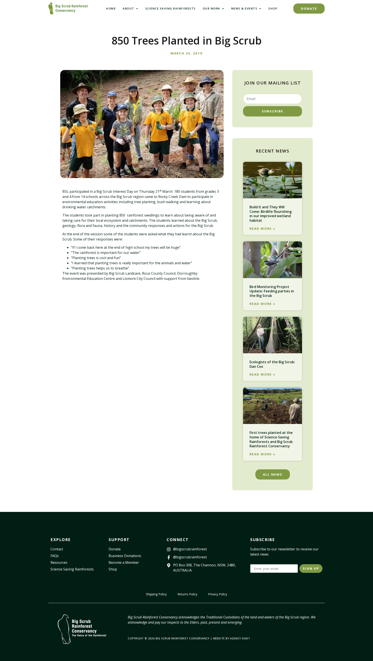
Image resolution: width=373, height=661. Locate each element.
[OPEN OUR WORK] (223, 8)
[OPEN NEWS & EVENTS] (260, 8)
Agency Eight (240, 638)
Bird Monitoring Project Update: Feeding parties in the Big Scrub (272, 291)
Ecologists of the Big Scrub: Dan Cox (272, 364)
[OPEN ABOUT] (137, 8)
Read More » (262, 228)
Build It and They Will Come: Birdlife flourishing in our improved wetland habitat (271, 214)
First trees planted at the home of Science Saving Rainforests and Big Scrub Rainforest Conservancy (271, 439)
